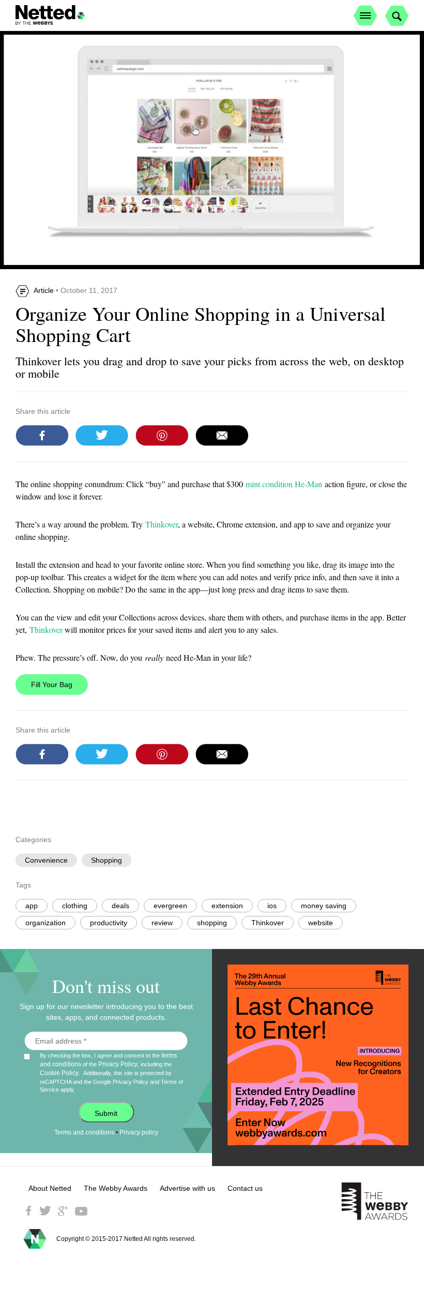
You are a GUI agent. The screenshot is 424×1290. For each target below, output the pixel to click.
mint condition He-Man (284, 483)
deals (120, 906)
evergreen (170, 906)
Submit (106, 1113)
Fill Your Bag (51, 684)
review (162, 923)
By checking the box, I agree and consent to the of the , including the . (111, 1072)
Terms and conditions (84, 1132)
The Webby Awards (115, 1188)
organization (45, 923)
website (320, 923)
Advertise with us (187, 1188)
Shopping (106, 860)
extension (227, 906)
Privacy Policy (118, 1064)
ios (272, 906)
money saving (323, 906)
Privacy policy (138, 1132)
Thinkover (161, 524)
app (31, 906)
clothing (74, 906)
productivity (108, 923)
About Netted (49, 1188)
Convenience (46, 860)
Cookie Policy (59, 1073)
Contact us (245, 1188)
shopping (212, 923)
